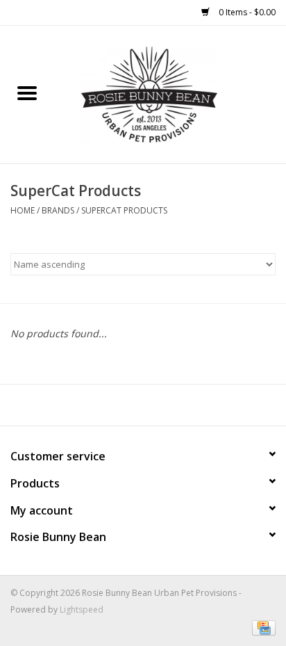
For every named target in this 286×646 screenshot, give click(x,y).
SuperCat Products (124, 210)
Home (22, 210)
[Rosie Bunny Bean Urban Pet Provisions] (170, 93)
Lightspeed (81, 609)
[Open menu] (27, 92)
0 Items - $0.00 (246, 12)
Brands (58, 210)
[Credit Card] (261, 627)
